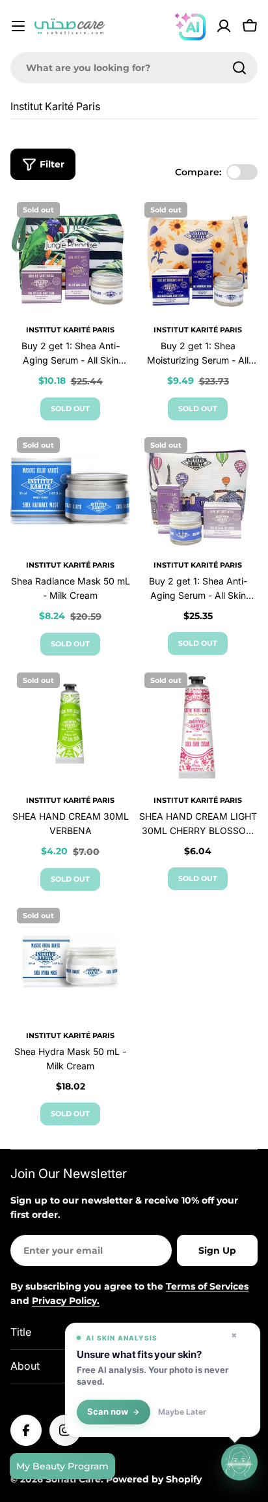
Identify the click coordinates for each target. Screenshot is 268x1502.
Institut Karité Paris (70, 329)
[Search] (239, 68)
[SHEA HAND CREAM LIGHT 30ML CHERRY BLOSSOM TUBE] (198, 726)
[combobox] (134, 67)
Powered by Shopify (154, 1479)
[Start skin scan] (239, 1461)
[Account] (224, 26)
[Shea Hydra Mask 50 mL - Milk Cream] (70, 961)
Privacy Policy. (66, 1301)
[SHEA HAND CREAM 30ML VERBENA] (70, 726)
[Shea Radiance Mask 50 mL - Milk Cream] (70, 491)
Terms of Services (207, 1286)
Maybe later (182, 1412)
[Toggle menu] (18, 26)
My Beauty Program (62, 1466)
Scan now (107, 1412)
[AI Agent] (190, 26)
